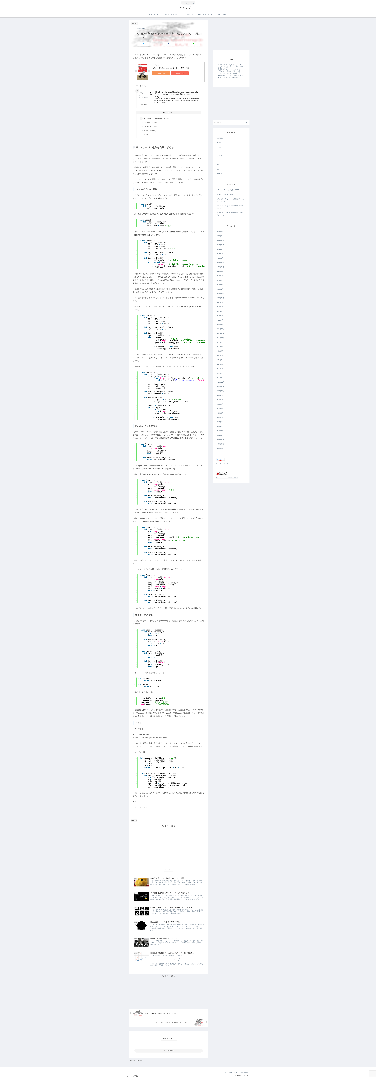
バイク (219, 160)
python (135, 820)
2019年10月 (220, 444)
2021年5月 (220, 360)
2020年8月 (220, 399)
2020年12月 (220, 382)
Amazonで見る (161, 73)
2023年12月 (220, 262)
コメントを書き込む (168, 1050)
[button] (247, 122)
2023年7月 (220, 271)
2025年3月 (220, 231)
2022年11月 (220, 298)
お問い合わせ (244, 1072)
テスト (146, 134)
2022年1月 (220, 324)
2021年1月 (220, 377)
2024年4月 (220, 249)
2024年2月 (220, 253)
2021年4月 (220, 364)
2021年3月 (220, 369)
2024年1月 (220, 258)
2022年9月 (220, 302)
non (231, 60)
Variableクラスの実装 (151, 123)
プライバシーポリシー (231, 1072)
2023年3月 (220, 284)
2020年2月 (220, 426)
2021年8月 (220, 346)
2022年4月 (220, 320)
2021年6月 (220, 355)
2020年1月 (220, 431)
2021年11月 (220, 333)
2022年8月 (220, 307)
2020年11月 (220, 386)
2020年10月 (220, 391)
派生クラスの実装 (150, 131)
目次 (167, 113)
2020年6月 (220, 408)
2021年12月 (220, 329)
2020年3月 (220, 422)
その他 (219, 147)
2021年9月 (220, 342)
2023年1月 (220, 289)
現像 (218, 169)
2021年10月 (220, 338)
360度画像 (220, 138)
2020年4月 (220, 417)
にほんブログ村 (222, 463)
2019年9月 (220, 448)
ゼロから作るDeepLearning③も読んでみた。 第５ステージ (231, 200)
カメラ (219, 151)
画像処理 (219, 173)
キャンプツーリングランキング (227, 478)
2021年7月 (220, 351)
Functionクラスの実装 (151, 127)
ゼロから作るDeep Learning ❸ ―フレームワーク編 (170, 68)
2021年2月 (220, 373)
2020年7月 (220, 404)
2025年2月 (220, 236)
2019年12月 (220, 435)
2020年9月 (220, 395)
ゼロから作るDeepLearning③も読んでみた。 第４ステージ (231, 207)
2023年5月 (220, 276)
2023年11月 (220, 267)
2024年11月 (220, 245)
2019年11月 (220, 439)
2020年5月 (220, 413)
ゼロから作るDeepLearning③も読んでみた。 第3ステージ (231, 214)
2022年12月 (220, 293)
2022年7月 (220, 311)
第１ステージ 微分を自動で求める (156, 118)
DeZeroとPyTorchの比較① (225, 194)
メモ (218, 164)
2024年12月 (220, 240)
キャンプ (219, 156)
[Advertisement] (168, 841)
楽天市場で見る (180, 73)
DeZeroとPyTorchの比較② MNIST (228, 190)
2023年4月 (220, 280)
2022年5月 (220, 315)
